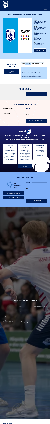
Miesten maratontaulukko (9, 317)
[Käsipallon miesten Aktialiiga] (5, 4)
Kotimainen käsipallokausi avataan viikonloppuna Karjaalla (40, 28)
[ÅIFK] (28, 39)
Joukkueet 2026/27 (25, 32)
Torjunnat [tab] (37, 63)
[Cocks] (24, 35)
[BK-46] (21, 35)
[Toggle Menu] (45, 9)
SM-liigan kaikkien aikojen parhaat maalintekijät (39, 320)
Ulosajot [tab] (41, 63)
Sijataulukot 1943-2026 (8, 305)
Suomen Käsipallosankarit (40, 324)
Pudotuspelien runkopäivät (37, 39)
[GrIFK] (21, 39)
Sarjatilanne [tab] (28, 63)
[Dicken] (26, 35)
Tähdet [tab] (23, 65)
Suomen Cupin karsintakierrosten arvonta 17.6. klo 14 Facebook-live (35, 116)
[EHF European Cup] (13, 184)
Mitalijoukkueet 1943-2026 (24, 319)
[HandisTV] (25, 131)
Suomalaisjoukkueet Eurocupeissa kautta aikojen (40, 306)
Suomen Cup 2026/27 (30, 111)
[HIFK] (24, 39)
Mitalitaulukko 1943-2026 (24, 315)
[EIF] (28, 35)
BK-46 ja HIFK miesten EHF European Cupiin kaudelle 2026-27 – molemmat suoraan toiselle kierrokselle (35, 191)
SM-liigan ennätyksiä (23, 322)
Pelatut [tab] (23, 63)
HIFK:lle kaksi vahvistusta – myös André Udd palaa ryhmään (40, 22)
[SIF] (26, 39)
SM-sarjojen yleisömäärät (9, 314)
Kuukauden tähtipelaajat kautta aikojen (8, 310)
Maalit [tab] (32, 63)
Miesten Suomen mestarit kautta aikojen (8, 322)
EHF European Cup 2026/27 (31, 186)
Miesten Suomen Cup (38, 310)
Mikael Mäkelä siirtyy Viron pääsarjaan (39, 44)
